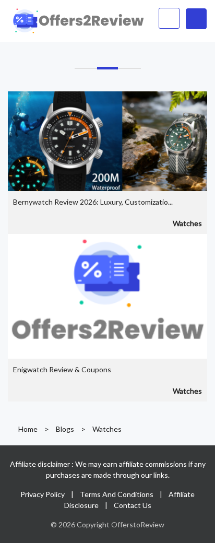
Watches (187, 223)
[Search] (169, 18)
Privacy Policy (42, 494)
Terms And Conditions (116, 494)
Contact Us (132, 505)
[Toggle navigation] (196, 18)
